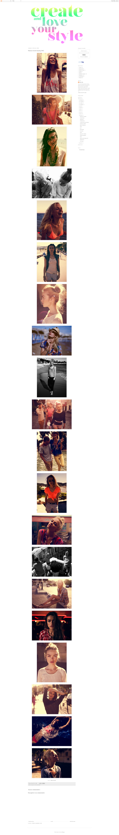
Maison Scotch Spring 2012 (84, 138)
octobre (81, 103)
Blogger (63, 832)
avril (81, 112)
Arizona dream (82, 117)
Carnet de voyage (81, 70)
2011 (80, 144)
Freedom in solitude (83, 123)
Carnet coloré (81, 68)
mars (81, 113)
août (81, 106)
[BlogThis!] (40, 783)
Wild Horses (82, 119)
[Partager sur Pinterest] (44, 783)
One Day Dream (81, 149)
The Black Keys (82, 120)
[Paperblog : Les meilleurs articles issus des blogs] (81, 62)
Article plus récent (31, 821)
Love (80, 128)
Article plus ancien (72, 821)
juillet (81, 107)
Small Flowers (82, 139)
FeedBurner (86, 56)
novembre (81, 101)
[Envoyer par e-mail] (39, 783)
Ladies (81, 132)
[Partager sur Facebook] (43, 783)
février (81, 115)
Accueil (52, 821)
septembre (81, 104)
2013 (80, 97)
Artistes (80, 67)
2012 (80, 98)
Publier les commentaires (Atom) (37, 823)
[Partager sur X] (42, 783)
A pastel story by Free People (84, 122)
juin (80, 109)
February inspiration (83, 135)
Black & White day (83, 125)
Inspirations (38, 784)
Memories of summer (83, 116)
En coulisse (81, 130)
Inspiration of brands (34, 784)
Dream (80, 72)
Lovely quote (81, 76)
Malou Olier (81, 82)
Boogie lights (82, 129)
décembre (81, 100)
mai (80, 110)
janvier (81, 142)
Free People (81, 141)
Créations (80, 71)
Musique (80, 77)
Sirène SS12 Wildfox (83, 133)
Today (81, 126)
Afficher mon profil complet (82, 92)
